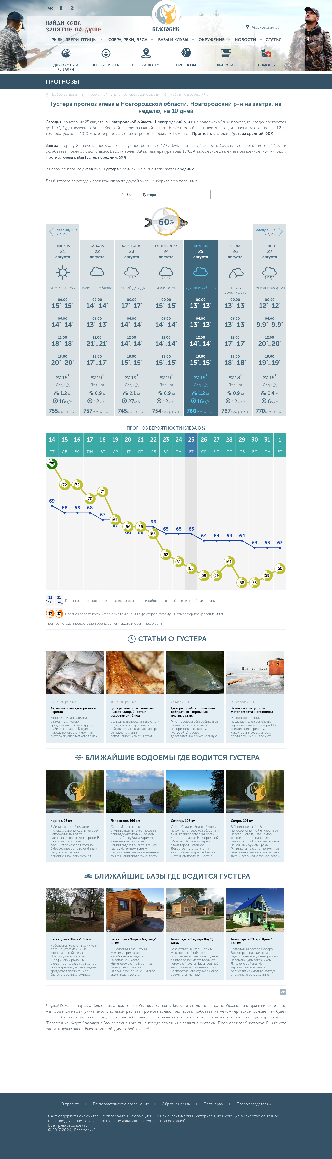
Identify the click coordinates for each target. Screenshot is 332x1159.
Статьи (274, 39)
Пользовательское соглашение (121, 1104)
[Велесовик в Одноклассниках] (61, 8)
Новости (245, 39)
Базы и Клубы (173, 39)
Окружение (212, 39)
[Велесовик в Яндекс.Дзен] (72, 8)
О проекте (70, 1104)
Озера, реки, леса (127, 39)
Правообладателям (253, 1104)
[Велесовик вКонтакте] (50, 8)
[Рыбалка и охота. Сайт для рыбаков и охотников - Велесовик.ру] (166, 16)
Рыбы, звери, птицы (74, 39)
